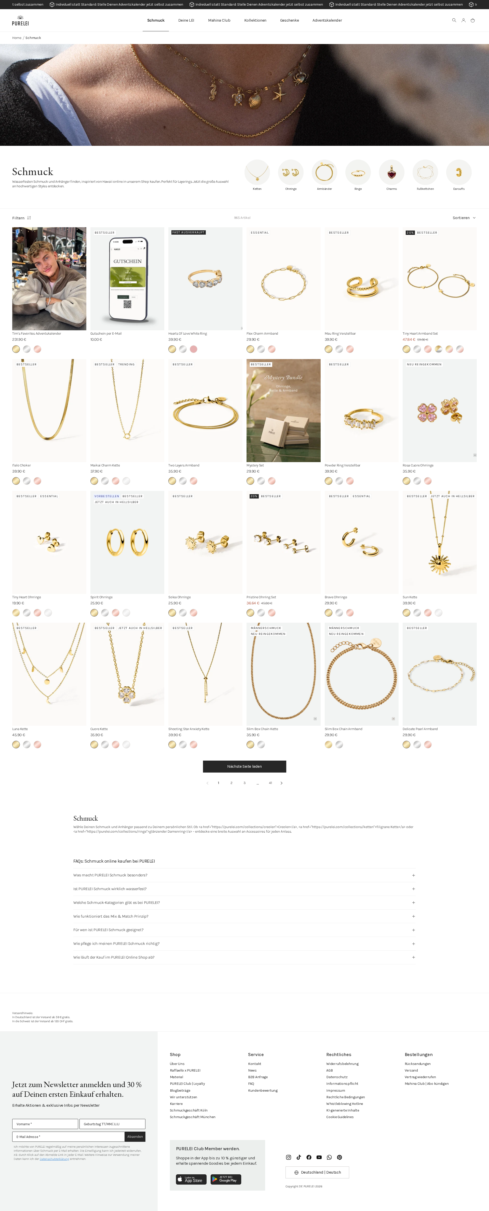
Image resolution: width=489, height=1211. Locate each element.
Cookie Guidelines (340, 1117)
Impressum (335, 1090)
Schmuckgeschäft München (193, 1117)
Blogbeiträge (180, 1090)
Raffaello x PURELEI (185, 1070)
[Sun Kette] (440, 542)
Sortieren (461, 217)
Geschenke (289, 20)
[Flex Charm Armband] (284, 278)
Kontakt (254, 1064)
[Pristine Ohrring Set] (284, 542)
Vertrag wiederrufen (420, 1077)
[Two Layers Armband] (205, 410)
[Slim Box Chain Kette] (284, 674)
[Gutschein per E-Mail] (127, 278)
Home (16, 38)
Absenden (135, 1136)
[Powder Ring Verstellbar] (362, 410)
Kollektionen (255, 20)
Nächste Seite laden (244, 766)
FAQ (251, 1083)
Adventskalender (327, 20)
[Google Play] (226, 1179)
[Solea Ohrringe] (205, 542)
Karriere (176, 1104)
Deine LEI (186, 20)
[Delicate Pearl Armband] (440, 674)
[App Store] (191, 1179)
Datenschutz (336, 1077)
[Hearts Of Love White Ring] (205, 278)
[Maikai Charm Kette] (127, 410)
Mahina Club (219, 20)
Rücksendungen (418, 1064)
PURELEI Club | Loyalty (187, 1083)
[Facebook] (309, 1157)
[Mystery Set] (284, 410)
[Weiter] (281, 783)
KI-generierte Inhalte (342, 1110)
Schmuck (156, 20)
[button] (454, 20)
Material (176, 1077)
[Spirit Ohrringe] (127, 542)
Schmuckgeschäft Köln (189, 1110)
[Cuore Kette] (127, 674)
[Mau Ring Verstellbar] (362, 278)
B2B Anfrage (258, 1077)
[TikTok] (299, 1157)
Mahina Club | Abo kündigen (427, 1083)
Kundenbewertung (263, 1090)
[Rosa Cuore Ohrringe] (440, 410)
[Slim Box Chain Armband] (362, 674)
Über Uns (177, 1064)
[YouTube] (319, 1157)
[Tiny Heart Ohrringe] (49, 542)
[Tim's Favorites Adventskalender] (49, 278)
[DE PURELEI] (20, 20)
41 (270, 783)
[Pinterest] (339, 1157)
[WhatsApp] (329, 1157)
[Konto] (463, 20)
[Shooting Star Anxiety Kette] (205, 674)
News (252, 1070)
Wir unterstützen (183, 1097)
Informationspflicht (342, 1083)
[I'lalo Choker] (49, 410)
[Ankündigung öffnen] (244, 4)
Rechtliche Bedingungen (345, 1097)
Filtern (18, 218)
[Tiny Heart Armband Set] (440, 278)
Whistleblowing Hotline (344, 1104)
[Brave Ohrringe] (362, 542)
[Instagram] (289, 1157)
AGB (329, 1070)
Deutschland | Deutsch (321, 1172)
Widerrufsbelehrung (342, 1064)
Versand (411, 1070)
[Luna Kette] (49, 674)
